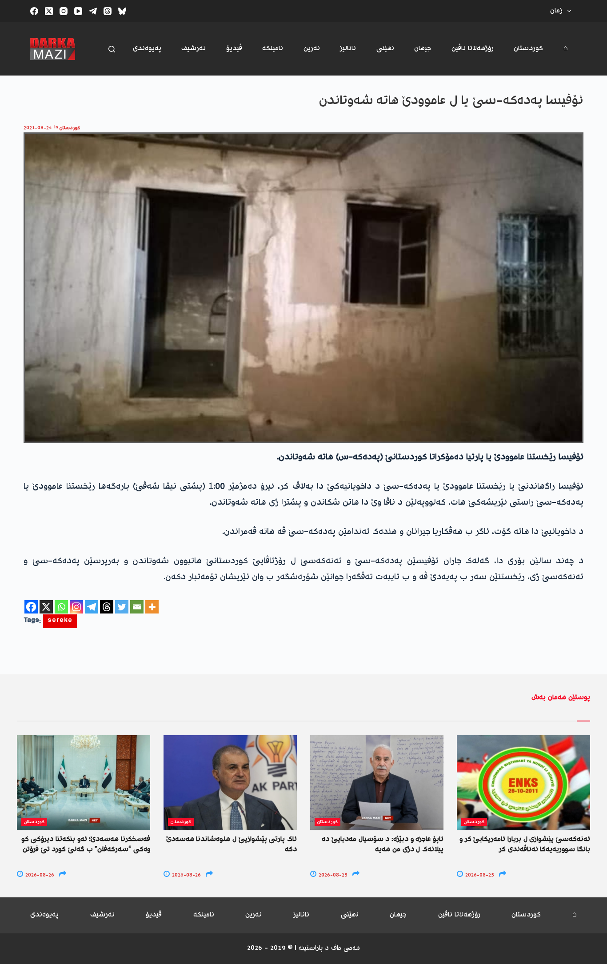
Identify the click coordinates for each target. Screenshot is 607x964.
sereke (60, 621)
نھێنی (385, 49)
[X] (46, 606)
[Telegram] (93, 11)
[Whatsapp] (61, 606)
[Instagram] (64, 11)
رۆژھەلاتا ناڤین (472, 49)
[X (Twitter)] (49, 11)
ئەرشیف (193, 49)
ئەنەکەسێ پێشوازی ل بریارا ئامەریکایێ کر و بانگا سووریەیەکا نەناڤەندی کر (524, 844)
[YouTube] (78, 11)
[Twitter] (121, 606)
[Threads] (108, 11)
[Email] (137, 606)
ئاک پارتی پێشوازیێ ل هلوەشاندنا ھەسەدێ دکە (231, 844)
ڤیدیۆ (234, 49)
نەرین (312, 49)
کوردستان (528, 49)
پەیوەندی (147, 49)
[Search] (111, 49)
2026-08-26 (39, 875)
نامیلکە (272, 49)
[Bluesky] (122, 11)
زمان (556, 11)
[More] (152, 606)
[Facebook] (34, 11)
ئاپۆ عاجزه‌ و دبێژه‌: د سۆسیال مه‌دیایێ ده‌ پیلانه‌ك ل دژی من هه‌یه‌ (382, 844)
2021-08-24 (38, 128)
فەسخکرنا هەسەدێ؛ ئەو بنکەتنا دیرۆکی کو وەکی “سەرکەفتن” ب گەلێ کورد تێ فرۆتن (85, 844)
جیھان (422, 49)
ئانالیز (348, 49)
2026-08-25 (332, 875)
